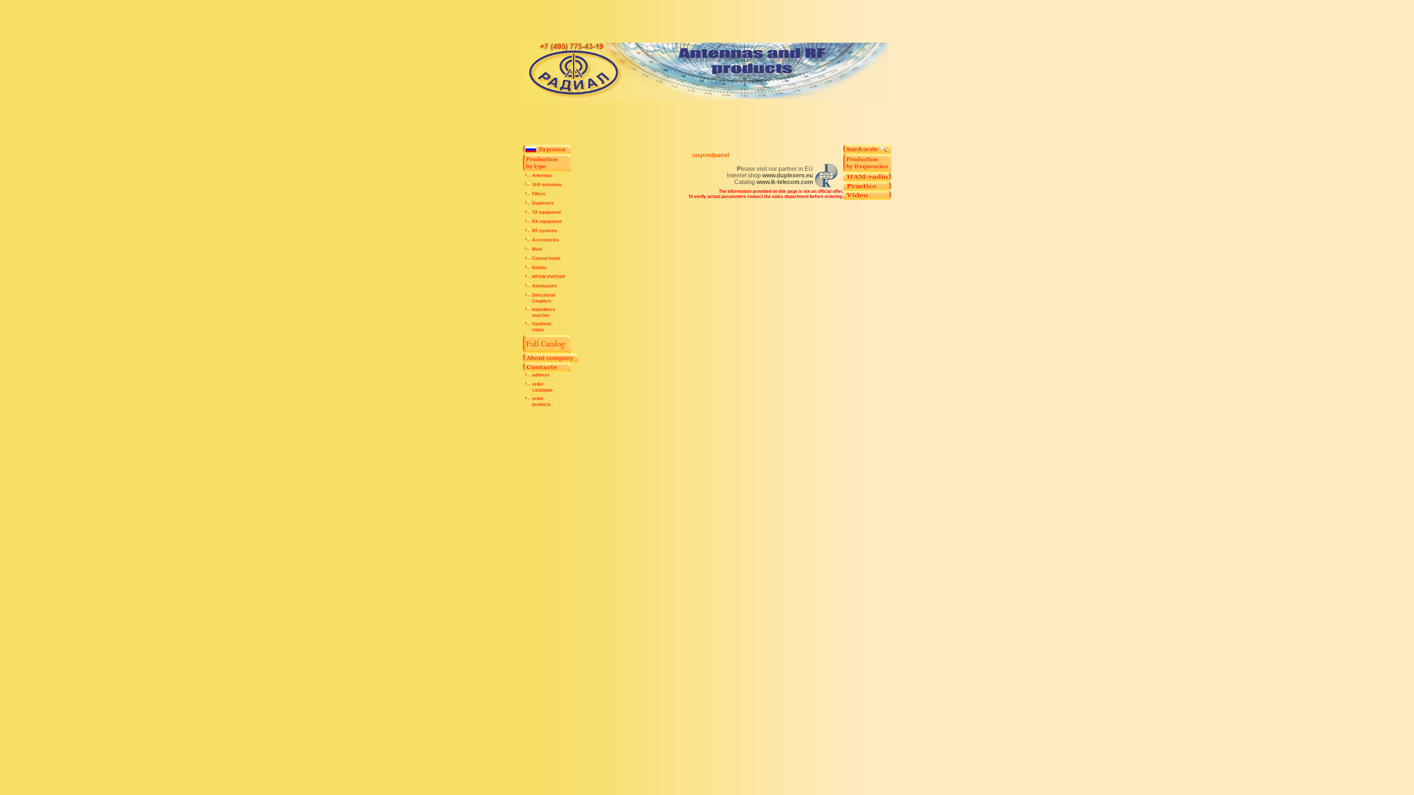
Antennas (542, 175)
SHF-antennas (547, 184)
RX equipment (547, 221)
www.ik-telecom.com (784, 182)
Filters (538, 194)
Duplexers (543, 203)
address (540, 375)
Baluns (539, 267)
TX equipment (546, 212)
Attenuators (544, 286)
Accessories (545, 240)
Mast (537, 249)
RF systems (544, 230)
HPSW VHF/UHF (549, 276)
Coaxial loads (546, 258)
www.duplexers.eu (787, 175)
